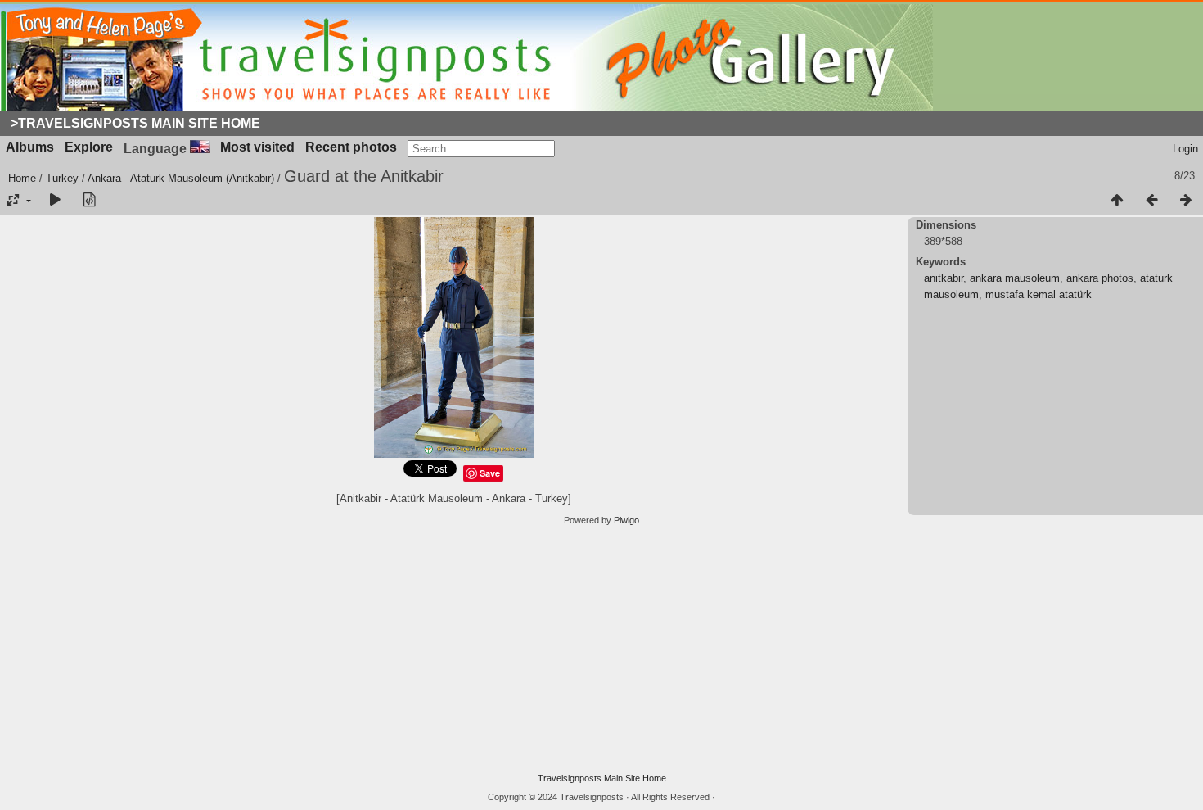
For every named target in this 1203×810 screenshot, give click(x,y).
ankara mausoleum (1015, 278)
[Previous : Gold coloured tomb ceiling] (1151, 200)
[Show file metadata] (89, 200)
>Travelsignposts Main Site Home (135, 123)
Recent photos (351, 147)
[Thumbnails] (1117, 200)
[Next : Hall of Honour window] (1186, 200)
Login (1185, 149)
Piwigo (626, 520)
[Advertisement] (601, 649)
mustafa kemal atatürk (1038, 294)
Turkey (62, 178)
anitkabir (943, 278)
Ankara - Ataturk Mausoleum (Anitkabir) (181, 178)
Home (22, 178)
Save (490, 473)
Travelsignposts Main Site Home (602, 778)
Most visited (257, 147)
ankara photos (1099, 278)
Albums (30, 147)
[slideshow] (55, 200)
